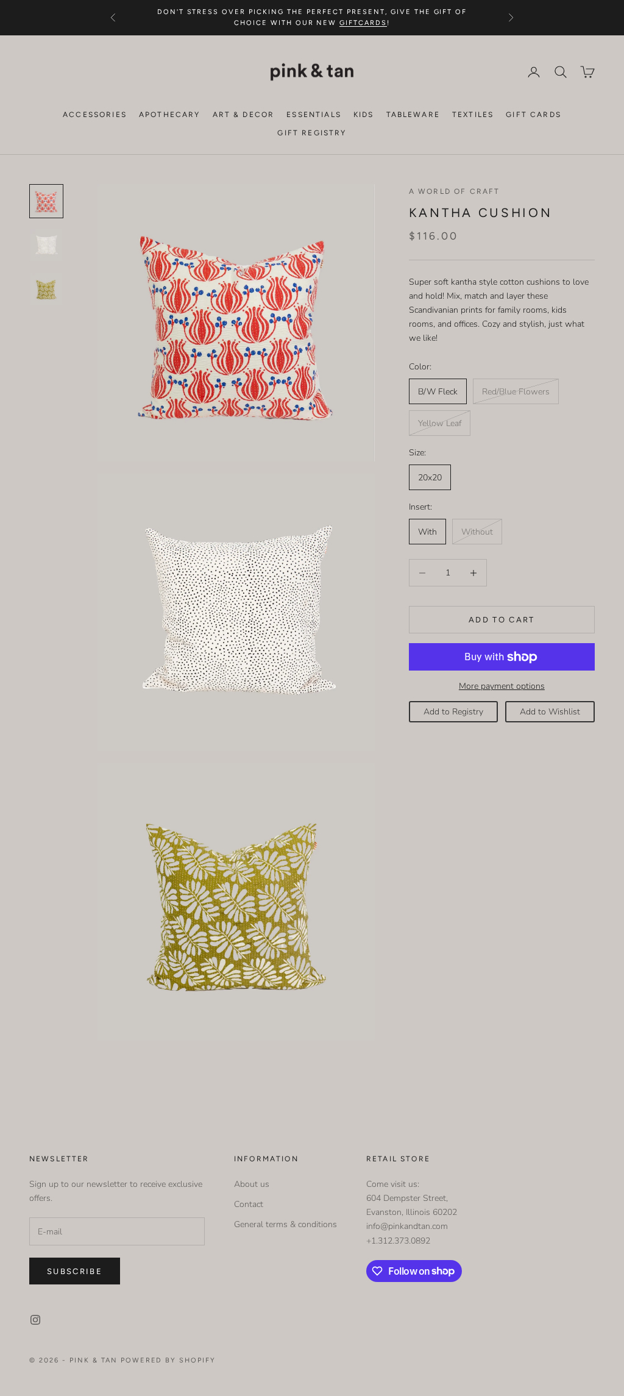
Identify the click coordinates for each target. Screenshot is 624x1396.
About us (251, 1184)
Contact (248, 1204)
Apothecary (169, 114)
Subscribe (74, 1271)
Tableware (413, 114)
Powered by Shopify (168, 1360)
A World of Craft (454, 191)
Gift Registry (311, 133)
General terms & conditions (285, 1224)
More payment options (502, 686)
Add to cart (502, 619)
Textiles (473, 114)
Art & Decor (244, 114)
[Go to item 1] (46, 201)
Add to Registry (453, 712)
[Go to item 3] (46, 289)
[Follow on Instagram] (35, 1320)
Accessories (95, 114)
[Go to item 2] (46, 245)
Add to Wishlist (550, 712)
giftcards (363, 23)
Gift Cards (533, 114)
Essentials (313, 114)
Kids (363, 114)
